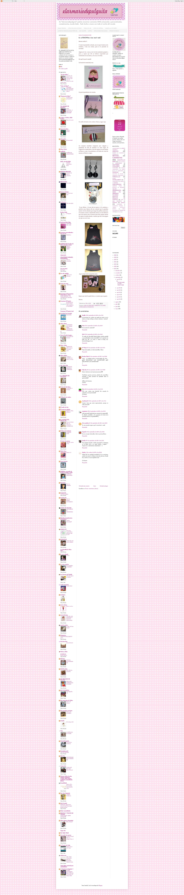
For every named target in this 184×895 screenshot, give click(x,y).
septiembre (118, 277)
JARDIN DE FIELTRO (65, 508)
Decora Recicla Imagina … (66, 335)
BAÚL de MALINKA (65, 161)
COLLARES (103, 305)
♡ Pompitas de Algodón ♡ (66, 869)
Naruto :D (68, 452)
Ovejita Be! (63, 766)
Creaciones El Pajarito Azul (66, 311)
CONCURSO (115, 167)
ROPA (122, 199)
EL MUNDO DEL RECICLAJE (64, 420)
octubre (117, 275)
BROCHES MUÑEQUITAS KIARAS (69, 683)
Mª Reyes (84, 347)
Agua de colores (64, 129)
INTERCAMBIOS (83, 307)
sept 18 (119, 292)
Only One (84, 369)
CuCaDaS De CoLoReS (66, 313)
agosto (117, 302)
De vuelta (68, 183)
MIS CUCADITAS (64, 690)
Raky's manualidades (65, 811)
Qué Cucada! (63, 803)
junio (116, 306)
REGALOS (115, 196)
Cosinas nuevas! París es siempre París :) (70, 838)
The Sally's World (64, 833)
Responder (84, 321)
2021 (115, 255)
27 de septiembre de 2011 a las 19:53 (96, 347)
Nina (61, 731)
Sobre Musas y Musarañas (66, 820)
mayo (116, 308)
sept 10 (119, 297)
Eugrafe (84, 431)
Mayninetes (63, 635)
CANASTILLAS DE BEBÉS (111, 28)
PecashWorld (63, 783)
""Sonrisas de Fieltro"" (65, 96)
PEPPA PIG (116, 192)
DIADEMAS (115, 172)
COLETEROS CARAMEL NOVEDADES (66, 258)
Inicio (94, 486)
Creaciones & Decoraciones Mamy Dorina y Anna (66, 294)
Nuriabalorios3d (64, 751)
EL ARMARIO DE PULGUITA (64, 376)
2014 (115, 262)
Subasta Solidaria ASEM (68, 247)
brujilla (83, 315)
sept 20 (119, 290)
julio (116, 304)
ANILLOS (86, 305)
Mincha (84, 452)
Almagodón (63, 139)
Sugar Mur (63, 830)
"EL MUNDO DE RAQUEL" (64, 107)
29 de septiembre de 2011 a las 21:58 (95, 431)
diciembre (117, 270)
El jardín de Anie (64, 407)
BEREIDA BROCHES (65, 171)
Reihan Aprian (63, 655)
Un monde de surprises (65, 835)
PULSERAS (115, 195)
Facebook (62, 270)
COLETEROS (115, 164)
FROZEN (121, 173)
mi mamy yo (63, 654)
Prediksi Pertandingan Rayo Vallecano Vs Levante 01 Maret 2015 (69, 873)
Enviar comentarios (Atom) (91, 488)
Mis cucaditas (85, 423)
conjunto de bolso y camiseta (69, 174)
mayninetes (84, 411)
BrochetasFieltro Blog (65, 222)
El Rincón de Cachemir (65, 431)
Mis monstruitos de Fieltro (66, 700)
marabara (62, 594)
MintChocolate (63, 669)
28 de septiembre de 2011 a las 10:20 (96, 369)
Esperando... (69, 314)
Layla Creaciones (64, 584)
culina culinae (63, 323)
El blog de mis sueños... (65, 397)
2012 (115, 266)
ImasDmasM (85, 401)
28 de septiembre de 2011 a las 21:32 (96, 411)
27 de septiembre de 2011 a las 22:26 (98, 356)
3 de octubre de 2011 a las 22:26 (94, 452)
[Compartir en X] (99, 303)
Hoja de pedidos (64, 494)
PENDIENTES (90, 307)
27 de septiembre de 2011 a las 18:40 (93, 334)
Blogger (100, 885)
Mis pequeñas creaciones (66, 710)
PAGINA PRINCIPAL (62, 28)
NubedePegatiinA (64, 741)
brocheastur (63, 202)
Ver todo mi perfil (63, 68)
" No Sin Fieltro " (64, 74)
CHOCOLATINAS (121, 161)
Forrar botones (63, 461)
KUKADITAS (63, 539)
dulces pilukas (63, 355)
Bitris (83, 389)
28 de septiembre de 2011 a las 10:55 (94, 389)
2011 (115, 268)
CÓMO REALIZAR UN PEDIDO (75, 28)
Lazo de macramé (64, 752)
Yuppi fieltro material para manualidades (66, 866)
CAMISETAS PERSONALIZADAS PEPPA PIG (67, 31)
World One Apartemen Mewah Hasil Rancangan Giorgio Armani (66, 806)
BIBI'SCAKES (63, 182)
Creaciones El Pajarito (65, 301)
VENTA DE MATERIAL (98, 28)
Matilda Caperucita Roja (68, 164)
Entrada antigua (104, 486)
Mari (83, 325)
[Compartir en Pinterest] (102, 303)
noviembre (118, 273)
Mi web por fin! (69, 722)
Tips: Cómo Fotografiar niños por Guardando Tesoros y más (69, 859)
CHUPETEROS (118, 163)
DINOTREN (114, 173)
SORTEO (90, 31)
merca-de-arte (69, 642)
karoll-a (84, 440)
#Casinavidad (69, 140)
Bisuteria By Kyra (64, 192)
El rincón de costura (65, 441)
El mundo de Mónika (65, 409)
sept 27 (119, 279)
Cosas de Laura (64, 283)
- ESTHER (68, 285)
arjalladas (62, 151)
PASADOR (114, 187)
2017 (115, 259)
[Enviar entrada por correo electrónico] (94, 303)
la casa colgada (64, 554)
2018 (115, 257)
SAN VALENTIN (117, 201)
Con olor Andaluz (64, 273)
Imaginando (63, 493)
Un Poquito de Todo (65, 845)
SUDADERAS (119, 204)
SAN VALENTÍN (82, 31)
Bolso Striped (69, 821)
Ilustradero (63, 482)
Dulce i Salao (63, 345)
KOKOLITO (63, 529)
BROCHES (91, 305)
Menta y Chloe (63, 651)
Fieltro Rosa (63, 451)
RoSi (83, 334)
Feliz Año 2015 (69, 203)
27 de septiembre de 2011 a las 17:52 (94, 315)
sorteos (123, 202)
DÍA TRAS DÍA (64, 365)
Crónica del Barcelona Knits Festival (69, 769)
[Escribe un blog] (98, 303)
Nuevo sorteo (69, 606)
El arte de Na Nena (65, 387)
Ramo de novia (69, 120)
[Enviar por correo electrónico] (96, 303)
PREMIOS (115, 193)
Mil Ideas (62, 658)
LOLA (67, 555)
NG (61, 66)
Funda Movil (69, 586)
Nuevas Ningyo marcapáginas (69, 500)
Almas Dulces (63, 149)
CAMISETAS (97, 305)
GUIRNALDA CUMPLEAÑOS (118, 175)
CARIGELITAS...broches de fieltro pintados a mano (66, 244)
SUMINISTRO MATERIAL (117, 205)
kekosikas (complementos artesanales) (66, 519)
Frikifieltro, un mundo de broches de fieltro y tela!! (66, 472)
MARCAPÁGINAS (116, 184)
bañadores (68, 235)
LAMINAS (122, 181)
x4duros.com (63, 855)
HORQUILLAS (116, 176)
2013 (115, 264)
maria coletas (63, 605)
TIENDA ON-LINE (87, 28)
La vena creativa (64, 564)
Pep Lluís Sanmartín (65, 793)
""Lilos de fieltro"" (64, 86)
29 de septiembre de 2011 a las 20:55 (98, 423)
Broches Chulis (85, 356)
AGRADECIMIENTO (116, 148)
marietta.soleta (64, 625)
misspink (62, 720)
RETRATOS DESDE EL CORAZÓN (69, 368)
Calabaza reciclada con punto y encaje (69, 358)
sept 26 (119, 288)
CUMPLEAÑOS (120, 170)
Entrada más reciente (84, 486)
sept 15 (118, 294)
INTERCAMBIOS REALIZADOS (100, 31)
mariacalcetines (64, 615)
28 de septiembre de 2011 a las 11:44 (97, 401)
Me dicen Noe (63, 641)
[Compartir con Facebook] (100, 303)
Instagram (68, 213)
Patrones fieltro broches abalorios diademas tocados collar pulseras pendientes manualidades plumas (66, 779)
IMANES (114, 178)
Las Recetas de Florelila (66, 574)
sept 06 (119, 299)
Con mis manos (63, 268)
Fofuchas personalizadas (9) (69, 661)
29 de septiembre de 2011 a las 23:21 (95, 440)
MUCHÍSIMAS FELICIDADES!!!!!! (69, 759)
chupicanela (63, 255)
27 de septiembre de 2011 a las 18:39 (93, 325)
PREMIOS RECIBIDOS (114, 31)
